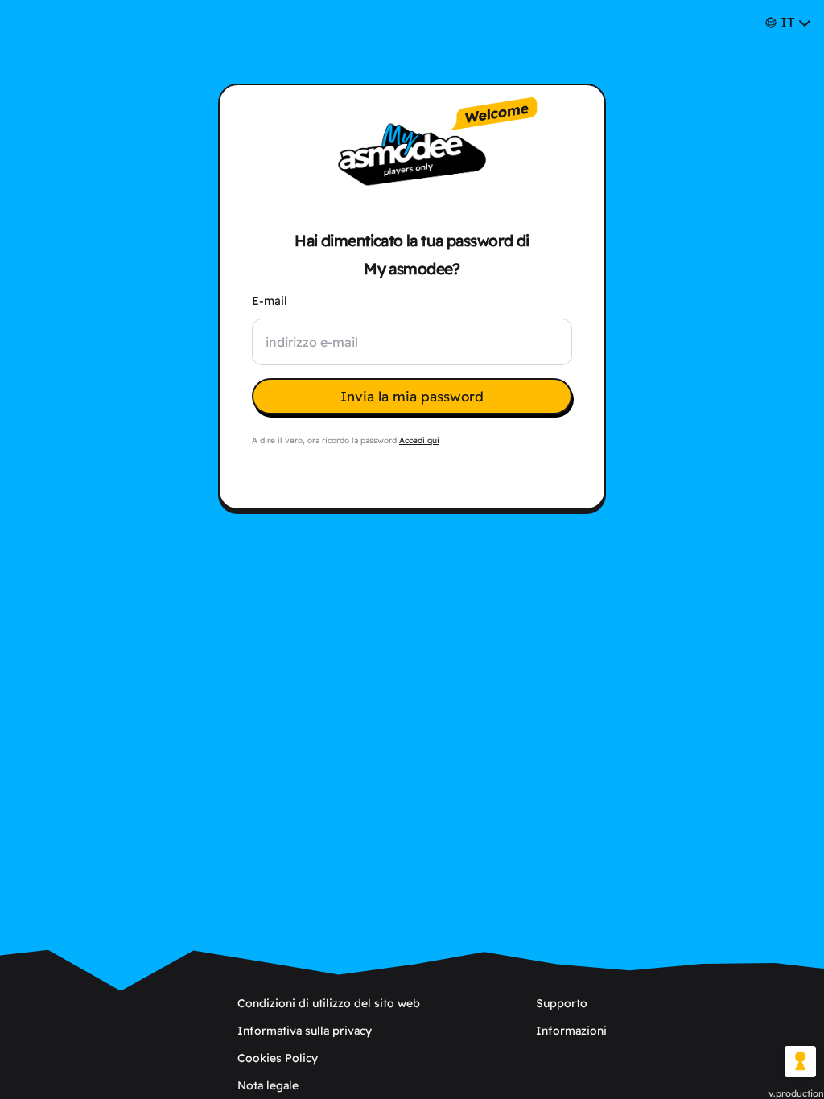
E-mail (269, 301)
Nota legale (268, 1085)
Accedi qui (419, 440)
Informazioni (571, 1030)
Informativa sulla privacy (304, 1030)
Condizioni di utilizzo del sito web (328, 1003)
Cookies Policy (277, 1058)
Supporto (561, 1003)
